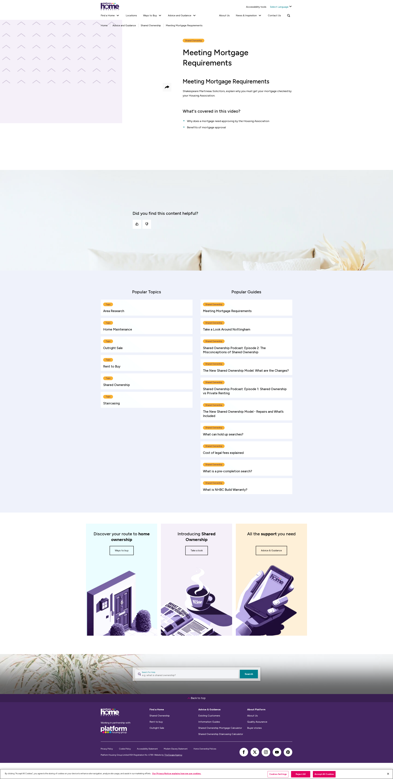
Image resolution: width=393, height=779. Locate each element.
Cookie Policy (125, 749)
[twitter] (255, 752)
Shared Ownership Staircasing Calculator (220, 734)
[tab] (147, 292)
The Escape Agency (173, 755)
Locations (131, 15)
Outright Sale (157, 728)
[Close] (388, 773)
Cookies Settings (278, 774)
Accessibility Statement (147, 749)
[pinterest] (288, 752)
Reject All (301, 774)
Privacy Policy (107, 749)
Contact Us (274, 15)
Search (249, 674)
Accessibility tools (256, 6)
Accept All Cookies (324, 774)
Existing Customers (209, 715)
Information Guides (209, 722)
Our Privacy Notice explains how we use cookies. (176, 773)
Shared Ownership (160, 715)
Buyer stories (254, 728)
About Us (224, 15)
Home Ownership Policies (205, 749)
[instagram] (266, 752)
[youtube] (277, 752)
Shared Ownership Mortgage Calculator (220, 728)
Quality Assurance (257, 722)
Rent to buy (156, 722)
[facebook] (243, 752)
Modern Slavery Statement (175, 749)
